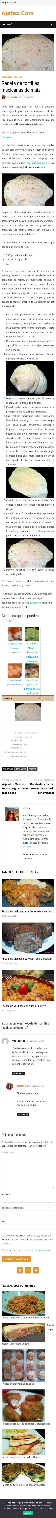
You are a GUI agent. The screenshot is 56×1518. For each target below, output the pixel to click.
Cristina (27, 846)
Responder (18, 1073)
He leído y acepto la (28, 1250)
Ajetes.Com (18, 13)
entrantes (21, 769)
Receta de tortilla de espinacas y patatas (23, 1484)
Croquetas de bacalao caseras (14, 648)
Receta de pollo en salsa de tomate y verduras (28, 911)
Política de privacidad (39, 1250)
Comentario (8, 1152)
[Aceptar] (52, 1508)
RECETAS (18, 77)
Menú (9, 24)
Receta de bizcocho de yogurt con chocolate (27, 958)
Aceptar (28, 1513)
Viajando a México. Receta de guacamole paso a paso (32, 652)
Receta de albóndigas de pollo (18, 1383)
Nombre (6, 1194)
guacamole (35, 602)
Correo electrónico (14, 1208)
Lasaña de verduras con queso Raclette (24, 1006)
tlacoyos (6, 137)
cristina (13, 97)
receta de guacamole (37, 163)
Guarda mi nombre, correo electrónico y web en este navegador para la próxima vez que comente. (28, 1239)
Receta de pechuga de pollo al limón (21, 1457)
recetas (32, 769)
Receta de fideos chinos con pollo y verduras (25, 1317)
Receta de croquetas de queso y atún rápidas (26, 1423)
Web (4, 1221)
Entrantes (7, 77)
